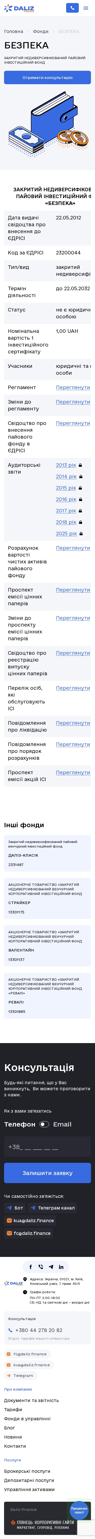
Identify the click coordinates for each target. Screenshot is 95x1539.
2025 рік (66, 533)
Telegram (23, 1375)
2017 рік (66, 510)
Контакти (15, 1446)
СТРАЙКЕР (47, 898)
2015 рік (66, 488)
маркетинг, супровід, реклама (43, 1528)
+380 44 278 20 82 (72, 8)
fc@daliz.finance (32, 1233)
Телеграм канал (56, 1207)
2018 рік (66, 522)
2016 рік (66, 499)
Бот (18, 1207)
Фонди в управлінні (27, 1418)
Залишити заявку (47, 1173)
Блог (9, 1427)
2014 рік (66, 476)
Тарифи (13, 1409)
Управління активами (29, 1489)
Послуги (12, 1460)
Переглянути (73, 387)
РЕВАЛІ (47, 995)
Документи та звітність (31, 1400)
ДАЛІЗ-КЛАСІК (47, 853)
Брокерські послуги (27, 1471)
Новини (13, 1436)
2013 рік (66, 465)
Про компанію (18, 1389)
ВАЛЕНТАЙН (47, 946)
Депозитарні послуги (29, 1480)
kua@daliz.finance (34, 1220)
